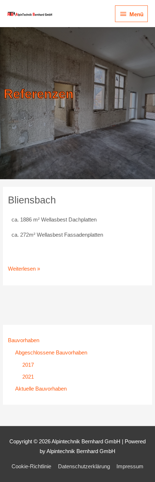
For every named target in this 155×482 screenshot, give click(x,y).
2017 (28, 365)
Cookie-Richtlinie (31, 466)
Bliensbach (32, 200)
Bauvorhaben (23, 340)
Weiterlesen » (24, 268)
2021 (28, 377)
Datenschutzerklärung (84, 466)
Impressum (129, 466)
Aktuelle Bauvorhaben (41, 389)
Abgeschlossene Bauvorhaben (51, 353)
